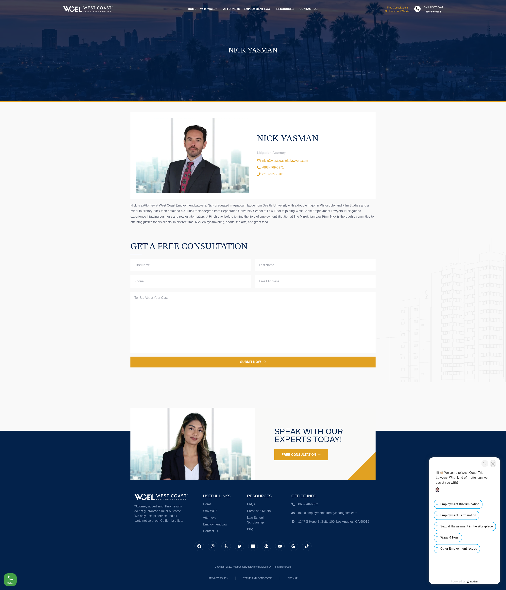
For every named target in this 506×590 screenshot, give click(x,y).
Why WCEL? (208, 8)
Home (192, 8)
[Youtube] (280, 546)
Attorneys (231, 8)
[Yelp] (226, 546)
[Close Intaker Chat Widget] (493, 463)
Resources (285, 8)
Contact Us (308, 8)
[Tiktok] (307, 546)
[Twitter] (239, 546)
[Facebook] (199, 546)
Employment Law (257, 8)
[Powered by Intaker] (472, 581)
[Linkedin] (253, 546)
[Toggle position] (484, 463)
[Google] (293, 546)
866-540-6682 (433, 11)
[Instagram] (212, 546)
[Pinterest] (266, 546)
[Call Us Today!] (417, 9)
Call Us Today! (433, 7)
